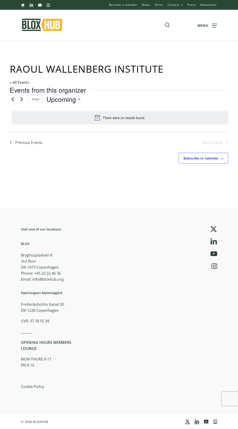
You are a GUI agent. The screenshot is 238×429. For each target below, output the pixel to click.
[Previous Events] (12, 99)
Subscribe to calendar (200, 158)
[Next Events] (21, 99)
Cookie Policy (32, 386)
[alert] (120, 117)
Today (35, 99)
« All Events (19, 82)
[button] (207, 25)
